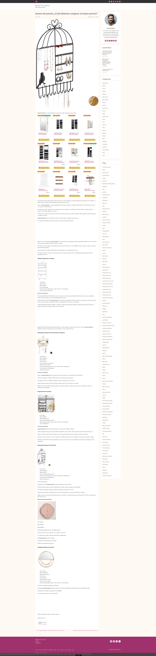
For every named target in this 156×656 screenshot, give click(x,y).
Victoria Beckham (106, 448)
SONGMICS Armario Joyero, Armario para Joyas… (43, 162)
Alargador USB (105, 175)
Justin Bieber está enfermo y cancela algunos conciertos (85, 630)
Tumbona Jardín (105, 445)
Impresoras (104, 311)
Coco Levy (104, 233)
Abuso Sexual (105, 172)
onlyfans (104, 384)
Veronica (44, 624)
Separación (104, 417)
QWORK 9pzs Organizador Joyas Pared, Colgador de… (44, 190)
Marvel (103, 353)
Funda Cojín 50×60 (106, 278)
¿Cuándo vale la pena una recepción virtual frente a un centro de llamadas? (107, 52)
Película (104, 395)
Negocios (104, 133)
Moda (103, 127)
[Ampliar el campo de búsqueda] (36, 1)
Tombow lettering (106, 439)
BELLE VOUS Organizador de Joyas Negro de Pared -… (90, 190)
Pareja (103, 389)
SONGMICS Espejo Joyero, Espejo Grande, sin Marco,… (59, 162)
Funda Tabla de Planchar (107, 297)
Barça (103, 189)
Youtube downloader (106, 475)
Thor (103, 434)
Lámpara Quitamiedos (107, 339)
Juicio (103, 314)
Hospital (104, 308)
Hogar (103, 113)
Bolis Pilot (104, 211)
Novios (103, 378)
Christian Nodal (105, 231)
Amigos (104, 178)
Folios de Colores (106, 267)
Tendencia (104, 147)
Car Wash (104, 217)
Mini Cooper (105, 361)
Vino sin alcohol (105, 461)
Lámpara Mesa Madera (107, 336)
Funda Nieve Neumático (107, 283)
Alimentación (105, 83)
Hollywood (104, 306)
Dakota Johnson (105, 242)
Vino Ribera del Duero (107, 456)
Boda (103, 206)
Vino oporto (104, 453)
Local (103, 122)
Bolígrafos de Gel (106, 208)
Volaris (103, 467)
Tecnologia (104, 144)
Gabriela (104, 300)
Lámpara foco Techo (106, 333)
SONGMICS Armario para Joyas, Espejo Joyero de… (74, 134)
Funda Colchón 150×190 (107, 281)
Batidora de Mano (106, 194)
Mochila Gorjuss (105, 364)
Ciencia (104, 88)
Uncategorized (105, 149)
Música (103, 367)
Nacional (104, 130)
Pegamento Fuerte (106, 392)
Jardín (103, 119)
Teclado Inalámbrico (106, 431)
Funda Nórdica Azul (106, 289)
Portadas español (106, 406)
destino (103, 250)
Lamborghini (105, 320)
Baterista (104, 192)
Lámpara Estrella (106, 331)
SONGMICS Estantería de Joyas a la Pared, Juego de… (59, 190)
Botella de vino (105, 214)
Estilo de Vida (105, 99)
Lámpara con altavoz (107, 322)
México (104, 359)
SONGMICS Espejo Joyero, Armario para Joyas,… (74, 190)
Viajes (103, 152)
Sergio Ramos (105, 420)
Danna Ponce (105, 244)
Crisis (103, 239)
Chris (103, 228)
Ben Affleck (104, 197)
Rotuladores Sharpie (106, 414)
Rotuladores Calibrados (107, 411)
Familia (104, 102)
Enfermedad (105, 256)
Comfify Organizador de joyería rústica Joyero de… (74, 162)
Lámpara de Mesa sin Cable (108, 325)
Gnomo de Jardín (106, 303)
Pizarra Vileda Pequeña (107, 400)
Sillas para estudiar (106, 425)
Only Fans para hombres (107, 381)
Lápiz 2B (104, 345)
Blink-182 (104, 203)
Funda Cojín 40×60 (106, 275)
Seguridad (104, 141)
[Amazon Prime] (63, 164)
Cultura (104, 91)
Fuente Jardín (105, 270)
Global (103, 111)
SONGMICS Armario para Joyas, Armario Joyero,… (89, 162)
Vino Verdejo (105, 464)
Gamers (104, 105)
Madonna (104, 350)
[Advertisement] (67, 231)
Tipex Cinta (104, 436)
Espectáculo (105, 261)
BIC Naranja (105, 200)
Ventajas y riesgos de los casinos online (107, 70)
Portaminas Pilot (105, 409)
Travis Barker (105, 442)
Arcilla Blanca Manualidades (108, 183)
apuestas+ (104, 181)
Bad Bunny (104, 186)
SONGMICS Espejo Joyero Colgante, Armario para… (43, 134)
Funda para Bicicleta (106, 292)
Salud (103, 138)
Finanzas (104, 264)
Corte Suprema (105, 236)
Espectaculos (105, 97)
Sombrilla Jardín (105, 428)
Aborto (103, 169)
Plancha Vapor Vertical (107, 403)
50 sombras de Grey (106, 167)
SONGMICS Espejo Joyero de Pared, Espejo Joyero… (58, 134)
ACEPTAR (78, 655)
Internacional (105, 116)
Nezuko (104, 370)
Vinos (103, 155)
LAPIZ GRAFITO (105, 347)
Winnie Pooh (105, 473)
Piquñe (103, 397)
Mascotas (104, 124)
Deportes (104, 94)
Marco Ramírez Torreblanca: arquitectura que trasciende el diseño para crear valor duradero (106, 62)
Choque (104, 225)
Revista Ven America (42, 5)
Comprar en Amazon (45, 139)
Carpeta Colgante (106, 219)
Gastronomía (105, 108)
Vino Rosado (105, 459)
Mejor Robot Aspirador (107, 356)
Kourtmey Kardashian (107, 317)
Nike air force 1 (105, 372)
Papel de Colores (106, 386)
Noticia (103, 375)
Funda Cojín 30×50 (106, 272)
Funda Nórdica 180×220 (107, 286)
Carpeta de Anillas (106, 222)
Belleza (44, 618)
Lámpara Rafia (105, 342)
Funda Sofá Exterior (106, 295)
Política (104, 136)
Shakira (104, 422)
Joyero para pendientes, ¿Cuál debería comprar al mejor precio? (51, 630)
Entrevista (104, 258)
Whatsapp (104, 470)
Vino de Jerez (105, 450)
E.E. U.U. (104, 253)
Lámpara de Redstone (107, 328)
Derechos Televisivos (107, 247)
